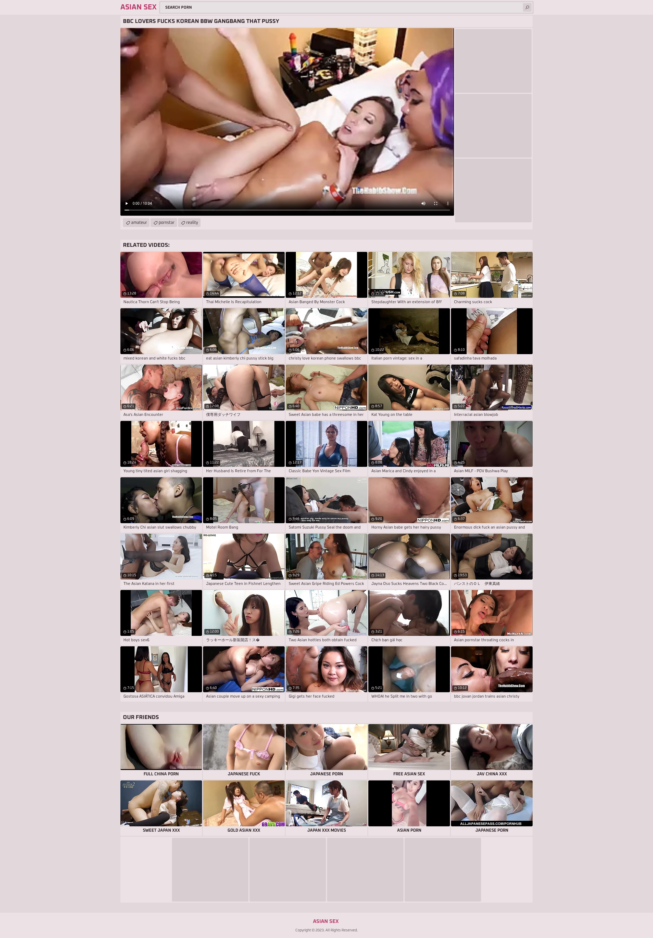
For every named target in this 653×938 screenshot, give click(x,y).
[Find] (527, 7)
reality (192, 223)
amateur (139, 223)
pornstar (166, 223)
